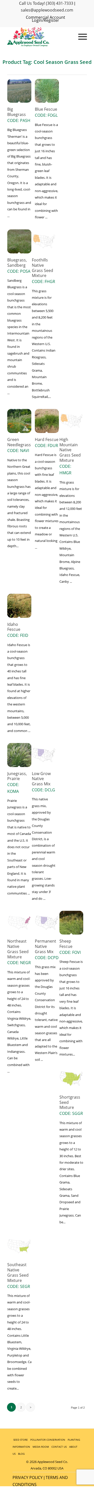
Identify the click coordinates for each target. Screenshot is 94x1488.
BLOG (21, 1453)
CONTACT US (59, 1446)
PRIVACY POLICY (28, 1477)
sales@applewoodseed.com (47, 10)
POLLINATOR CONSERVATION (47, 1439)
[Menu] (80, 37)
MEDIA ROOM (41, 1446)
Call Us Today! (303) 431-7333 (46, 3)
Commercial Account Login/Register (45, 19)
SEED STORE (20, 1439)
